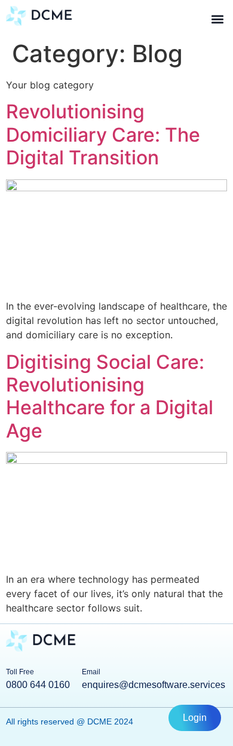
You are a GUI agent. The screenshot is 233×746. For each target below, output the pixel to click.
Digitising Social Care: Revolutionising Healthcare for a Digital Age (109, 396)
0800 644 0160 (38, 685)
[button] (217, 19)
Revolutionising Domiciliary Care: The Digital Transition (103, 134)
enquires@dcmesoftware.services (153, 685)
